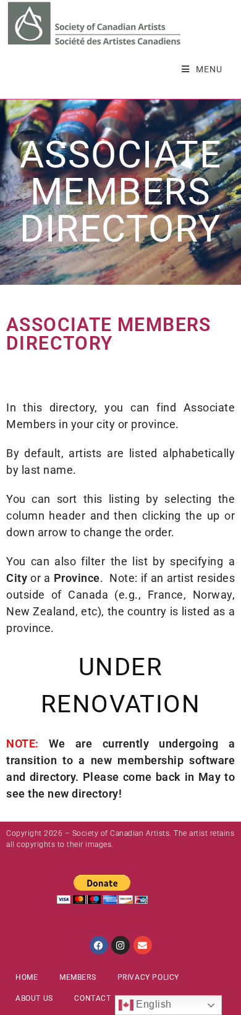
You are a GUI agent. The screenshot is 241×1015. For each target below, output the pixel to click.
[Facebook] (99, 945)
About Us (34, 998)
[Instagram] (120, 945)
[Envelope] (142, 945)
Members (77, 977)
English (152, 1004)
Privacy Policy (148, 977)
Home (26, 977)
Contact (92, 998)
